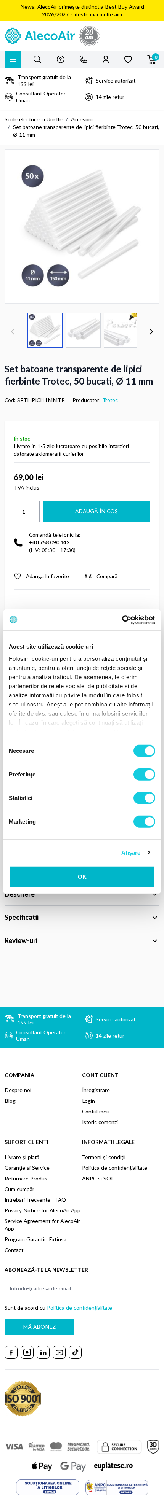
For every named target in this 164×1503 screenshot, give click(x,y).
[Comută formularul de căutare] (37, 59)
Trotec (110, 400)
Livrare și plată (22, 1157)
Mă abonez (39, 1326)
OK (82, 876)
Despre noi (18, 1090)
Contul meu (95, 1111)
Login (88, 1100)
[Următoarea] (151, 332)
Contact (14, 1250)
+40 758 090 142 (49, 542)
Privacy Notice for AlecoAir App (42, 1210)
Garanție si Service (27, 1167)
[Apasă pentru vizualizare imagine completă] (82, 226)
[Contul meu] (106, 59)
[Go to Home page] (82, 36)
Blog (10, 1100)
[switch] (144, 774)
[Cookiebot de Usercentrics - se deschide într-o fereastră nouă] (121, 620)
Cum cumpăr (19, 1189)
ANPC (89, 1178)
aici (118, 14)
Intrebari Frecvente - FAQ (35, 1199)
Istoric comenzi (100, 1122)
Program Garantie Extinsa (35, 1239)
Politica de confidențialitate (114, 1167)
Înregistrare (96, 1090)
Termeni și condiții (103, 1157)
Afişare (131, 852)
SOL (108, 1178)
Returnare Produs (26, 1178)
